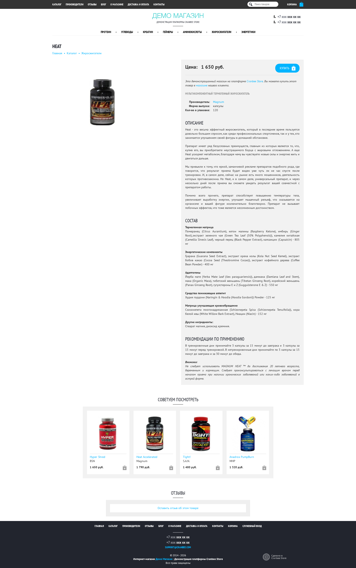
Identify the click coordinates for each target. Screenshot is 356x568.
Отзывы (92, 4)
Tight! (187, 457)
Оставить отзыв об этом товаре (178, 508)
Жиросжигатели (221, 32)
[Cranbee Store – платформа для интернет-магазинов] (274, 557)
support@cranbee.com (178, 547)
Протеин (106, 32)
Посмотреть (109, 435)
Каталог (56, 4)
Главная (57, 53)
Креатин (148, 32)
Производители (74, 4)
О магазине (116, 4)
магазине (201, 85)
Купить (284, 68)
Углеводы (127, 32)
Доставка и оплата (138, 4)
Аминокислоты (192, 32)
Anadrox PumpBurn (242, 457)
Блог (103, 4)
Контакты (159, 4)
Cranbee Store (255, 81)
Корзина (233, 526)
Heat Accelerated (146, 457)
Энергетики (248, 32)
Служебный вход (252, 526)
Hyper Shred (97, 457)
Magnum (218, 102)
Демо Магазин (178, 15)
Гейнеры (168, 32)
